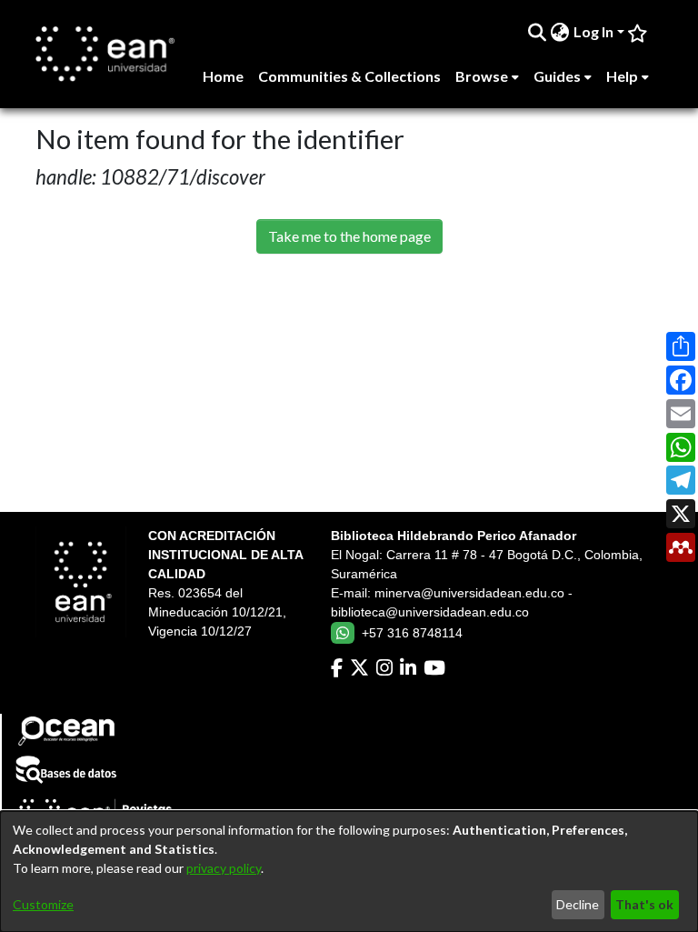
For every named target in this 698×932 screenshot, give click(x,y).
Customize (43, 904)
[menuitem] (560, 32)
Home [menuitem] (223, 76)
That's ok (644, 904)
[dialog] (349, 871)
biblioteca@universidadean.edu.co (430, 612)
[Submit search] (537, 32)
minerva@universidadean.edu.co (469, 593)
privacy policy (223, 868)
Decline (577, 904)
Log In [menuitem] (593, 31)
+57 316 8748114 (412, 633)
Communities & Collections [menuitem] (349, 76)
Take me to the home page (349, 236)
